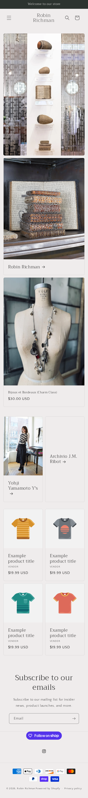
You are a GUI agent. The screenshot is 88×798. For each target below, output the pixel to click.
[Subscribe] (74, 718)
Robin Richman (24, 267)
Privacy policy (73, 788)
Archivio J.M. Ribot (63, 459)
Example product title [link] (21, 558)
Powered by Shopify (48, 788)
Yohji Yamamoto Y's (23, 486)
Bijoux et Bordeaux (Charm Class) (32, 393)
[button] (9, 18)
